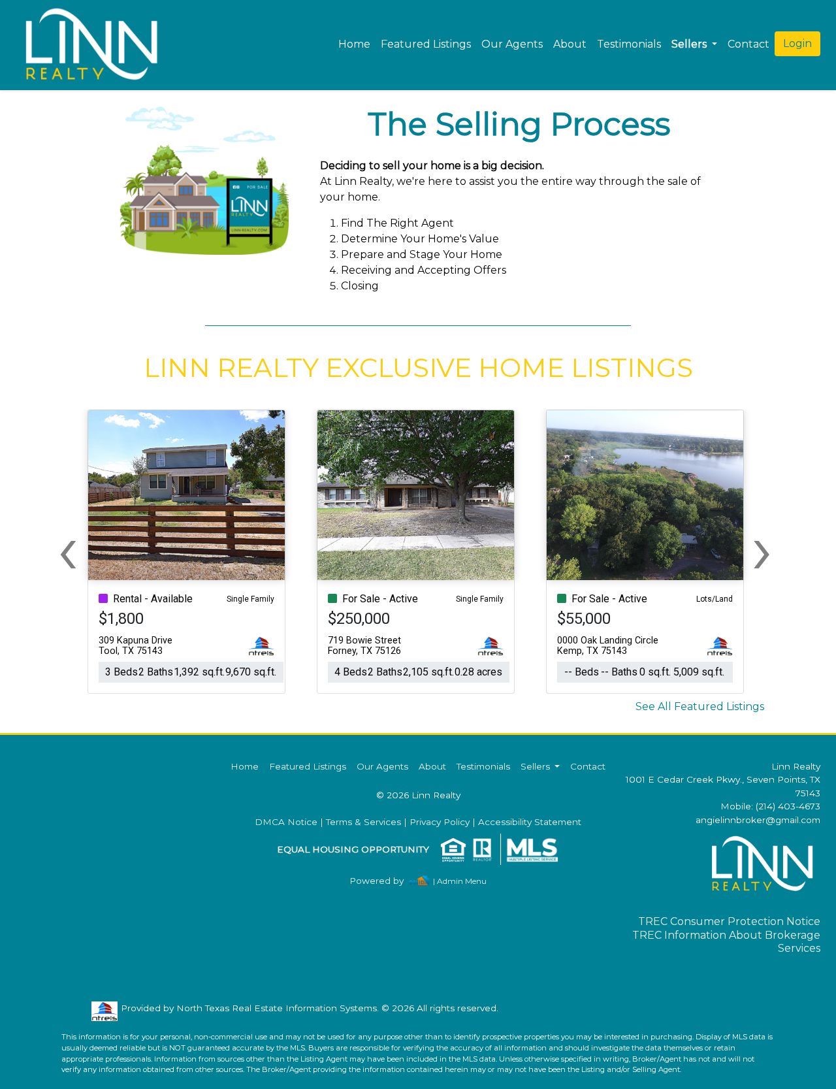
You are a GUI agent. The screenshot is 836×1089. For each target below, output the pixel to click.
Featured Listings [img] (426, 44)
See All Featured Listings (699, 706)
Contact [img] (748, 44)
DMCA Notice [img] (286, 822)
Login (797, 43)
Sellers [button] (690, 44)
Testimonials (629, 44)
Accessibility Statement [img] (529, 822)
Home (354, 44)
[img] (384, 881)
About (570, 44)
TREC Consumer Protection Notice (729, 921)
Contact (587, 766)
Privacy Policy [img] (440, 822)
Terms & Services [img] (363, 822)
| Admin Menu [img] (460, 881)
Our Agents (512, 44)
